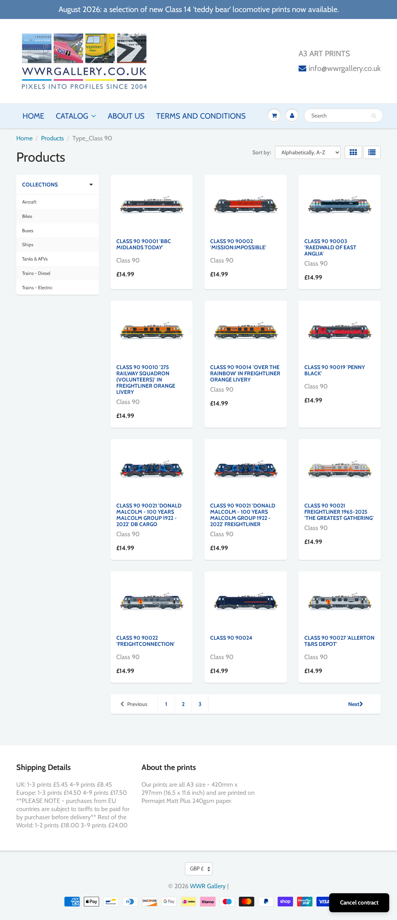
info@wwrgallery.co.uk (345, 68)
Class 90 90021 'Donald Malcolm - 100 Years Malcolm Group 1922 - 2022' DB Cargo (148, 515)
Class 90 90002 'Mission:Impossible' (238, 244)
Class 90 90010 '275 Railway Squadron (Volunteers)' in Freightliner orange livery (145, 379)
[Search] (373, 116)
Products (52, 138)
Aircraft (29, 202)
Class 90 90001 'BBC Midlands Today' (143, 244)
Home (33, 116)
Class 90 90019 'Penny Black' (334, 370)
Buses (27, 230)
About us (126, 116)
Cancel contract (359, 902)
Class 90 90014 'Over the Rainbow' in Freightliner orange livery (245, 373)
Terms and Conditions (201, 116)
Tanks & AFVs (35, 259)
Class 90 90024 (231, 637)
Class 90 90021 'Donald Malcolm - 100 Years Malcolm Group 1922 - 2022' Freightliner (242, 515)
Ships (27, 244)
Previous (137, 704)
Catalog (72, 116)
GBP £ (197, 868)
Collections (40, 184)
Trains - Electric (37, 287)
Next (353, 704)
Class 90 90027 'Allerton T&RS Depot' (339, 640)
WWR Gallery (208, 886)
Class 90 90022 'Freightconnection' (145, 640)
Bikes (27, 216)
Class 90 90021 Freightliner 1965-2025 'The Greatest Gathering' (339, 511)
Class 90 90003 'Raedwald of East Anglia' (330, 247)
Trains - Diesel (36, 273)
